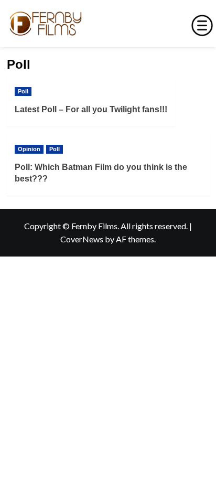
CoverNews (81, 239)
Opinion (29, 149)
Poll (23, 91)
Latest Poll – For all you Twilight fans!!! (91, 109)
